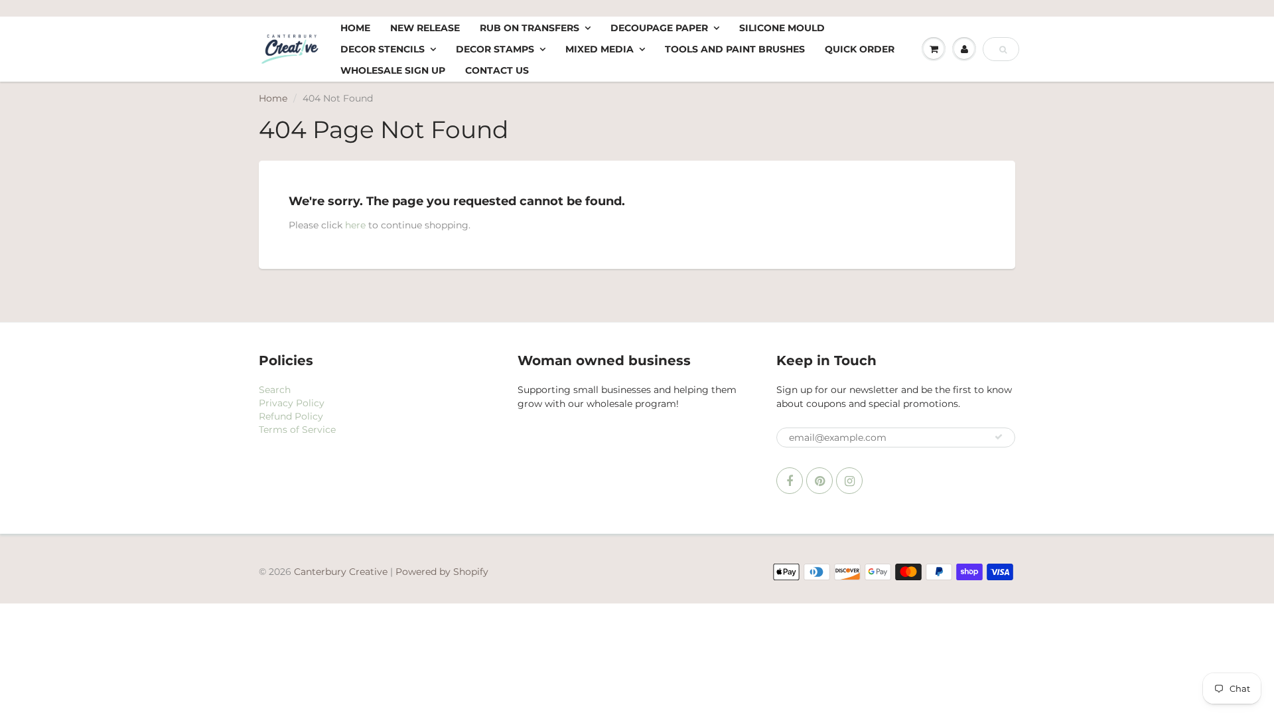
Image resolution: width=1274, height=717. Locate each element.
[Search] (1003, 49)
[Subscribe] (998, 436)
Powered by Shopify (441, 572)
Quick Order (859, 49)
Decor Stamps (495, 49)
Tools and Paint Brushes (735, 49)
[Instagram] (849, 480)
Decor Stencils (382, 49)
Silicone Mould (782, 28)
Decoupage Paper (659, 28)
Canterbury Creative (342, 572)
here (355, 225)
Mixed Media (599, 49)
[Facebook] (789, 480)
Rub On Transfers (529, 28)
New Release (425, 28)
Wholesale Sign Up (392, 70)
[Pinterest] (819, 480)
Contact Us (497, 70)
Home (355, 28)
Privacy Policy (291, 403)
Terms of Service (297, 430)
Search (275, 390)
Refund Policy (291, 416)
